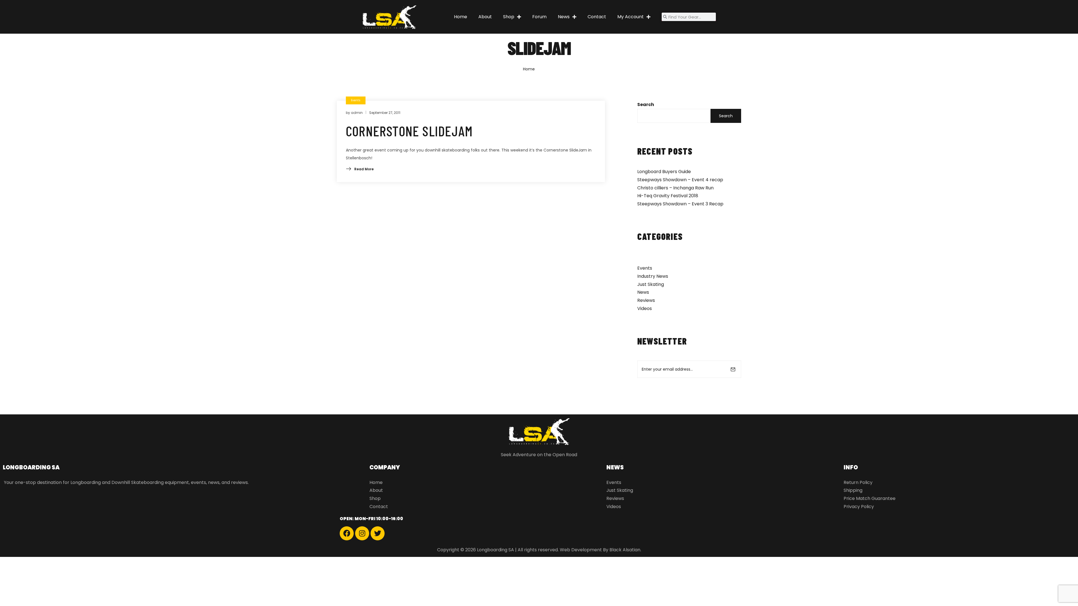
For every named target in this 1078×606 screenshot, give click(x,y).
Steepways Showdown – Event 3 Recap (680, 204)
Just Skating (650, 284)
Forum (539, 16)
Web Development (581, 550)
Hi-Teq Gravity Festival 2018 (667, 195)
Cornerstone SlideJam (409, 130)
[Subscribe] (733, 369)
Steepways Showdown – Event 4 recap (680, 179)
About (485, 16)
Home (460, 16)
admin (357, 112)
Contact (597, 16)
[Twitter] (378, 533)
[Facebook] (347, 533)
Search (645, 104)
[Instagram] (362, 533)
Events (644, 268)
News (564, 16)
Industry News (652, 276)
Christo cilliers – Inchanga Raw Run (675, 188)
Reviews (646, 300)
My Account (630, 16)
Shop (508, 16)
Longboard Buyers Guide (664, 171)
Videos (644, 308)
